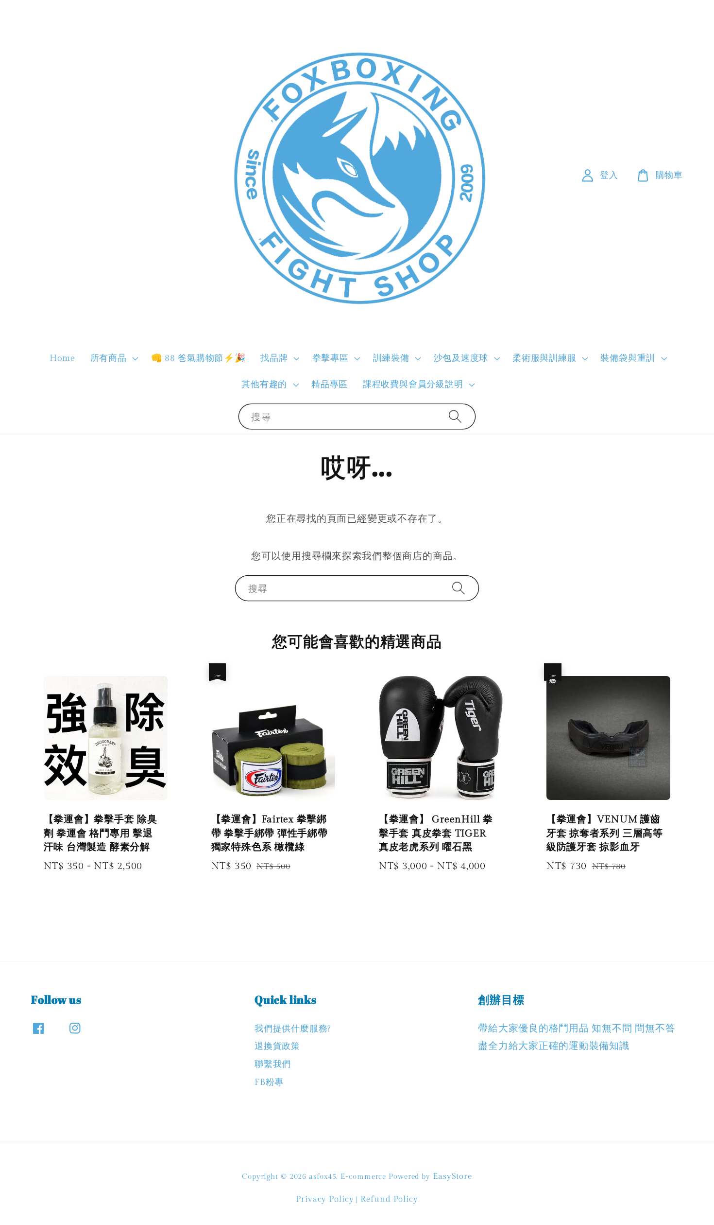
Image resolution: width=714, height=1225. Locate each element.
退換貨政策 (277, 1046)
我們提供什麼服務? (293, 1029)
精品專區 (329, 384)
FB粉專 (269, 1082)
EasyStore (452, 1176)
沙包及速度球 (461, 358)
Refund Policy (389, 1199)
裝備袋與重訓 (627, 358)
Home (62, 358)
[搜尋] (455, 416)
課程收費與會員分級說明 (413, 384)
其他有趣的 (264, 384)
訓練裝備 (391, 358)
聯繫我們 (273, 1064)
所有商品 (108, 358)
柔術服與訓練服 (544, 358)
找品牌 (274, 358)
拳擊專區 (330, 358)
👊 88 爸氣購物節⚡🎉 (198, 358)
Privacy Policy (325, 1199)
